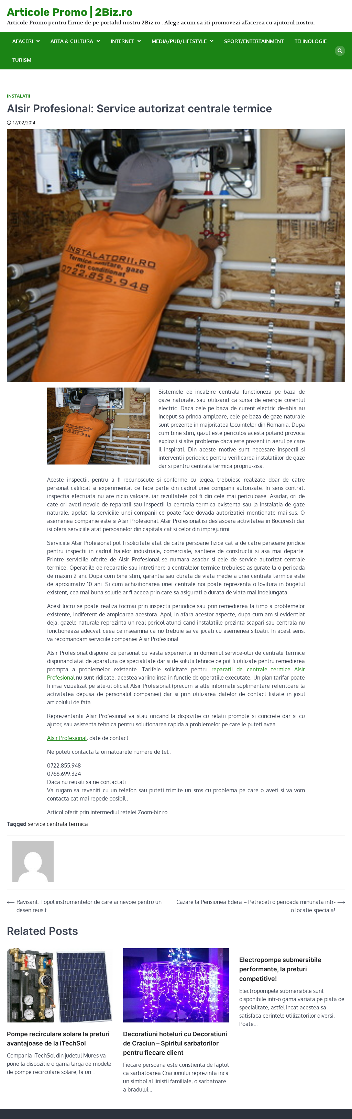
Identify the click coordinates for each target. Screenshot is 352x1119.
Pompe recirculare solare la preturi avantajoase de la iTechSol (58, 1038)
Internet (122, 41)
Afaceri (22, 41)
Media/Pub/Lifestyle (179, 41)
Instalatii (18, 96)
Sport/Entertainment (254, 41)
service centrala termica (58, 823)
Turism (21, 60)
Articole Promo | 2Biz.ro (70, 12)
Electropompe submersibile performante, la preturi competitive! (280, 969)
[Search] (340, 51)
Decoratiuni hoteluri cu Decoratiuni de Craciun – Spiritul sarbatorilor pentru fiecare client (175, 1043)
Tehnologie (311, 41)
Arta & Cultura (72, 41)
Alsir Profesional (67, 738)
